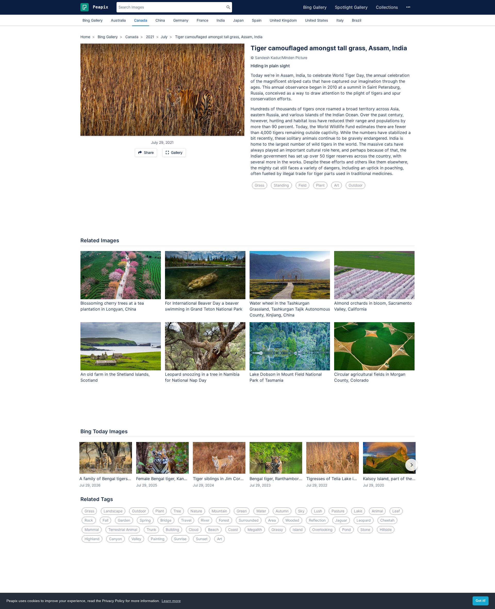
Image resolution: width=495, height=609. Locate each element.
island (298, 529)
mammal (92, 529)
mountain (219, 511)
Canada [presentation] (140, 20)
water (261, 511)
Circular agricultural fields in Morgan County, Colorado (369, 377)
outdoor (355, 185)
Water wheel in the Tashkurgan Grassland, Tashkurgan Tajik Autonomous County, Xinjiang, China (290, 309)
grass (259, 185)
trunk (151, 529)
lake (358, 511)
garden (124, 520)
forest (224, 520)
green (242, 511)
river (205, 520)
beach (213, 529)
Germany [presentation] (180, 20)
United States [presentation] (316, 20)
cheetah (387, 520)
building (172, 529)
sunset (202, 539)
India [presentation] (221, 20)
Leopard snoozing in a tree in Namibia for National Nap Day (202, 377)
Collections (387, 7)
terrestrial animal (122, 529)
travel (186, 520)
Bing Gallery (315, 7)
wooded (292, 520)
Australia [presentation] (118, 20)
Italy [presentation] (340, 20)
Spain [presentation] (256, 20)
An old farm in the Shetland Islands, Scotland (115, 377)
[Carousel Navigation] (247, 468)
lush (318, 511)
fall (105, 520)
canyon (115, 539)
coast (233, 529)
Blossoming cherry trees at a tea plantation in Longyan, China (112, 306)
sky (301, 511)
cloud (194, 529)
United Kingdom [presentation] (283, 20)
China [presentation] (160, 20)
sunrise (180, 539)
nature (196, 511)
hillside (386, 529)
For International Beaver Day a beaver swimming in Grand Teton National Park (203, 306)
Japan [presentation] (238, 20)
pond (346, 529)
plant (320, 185)
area (272, 520)
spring (145, 520)
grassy (277, 529)
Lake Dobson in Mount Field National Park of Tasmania (286, 377)
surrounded (249, 520)
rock (89, 520)
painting (157, 539)
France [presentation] (202, 20)
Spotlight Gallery (351, 7)
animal (377, 511)
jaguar (341, 520)
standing (281, 185)
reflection (317, 520)
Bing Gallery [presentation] (92, 20)
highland (92, 539)
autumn (282, 511)
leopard (364, 520)
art (336, 185)
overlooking (322, 529)
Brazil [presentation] (356, 20)
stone (365, 529)
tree (177, 511)
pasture (338, 511)
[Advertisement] (247, 216)
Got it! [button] (480, 601)
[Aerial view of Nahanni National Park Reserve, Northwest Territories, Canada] (239, 90)
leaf (396, 511)
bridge (165, 520)
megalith (255, 529)
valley (136, 539)
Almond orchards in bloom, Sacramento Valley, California (373, 306)
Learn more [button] (171, 601)
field (303, 185)
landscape (113, 511)
